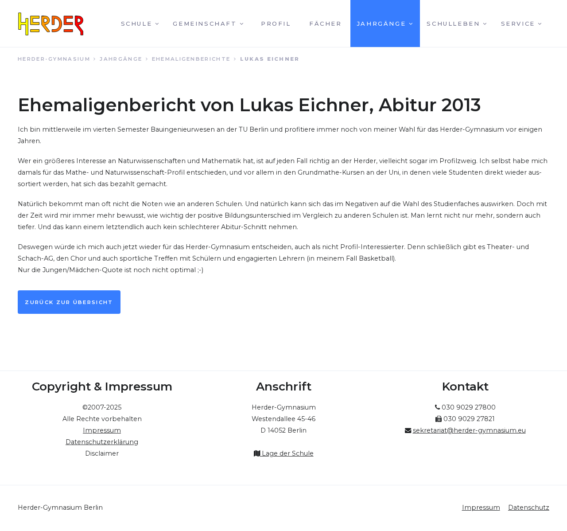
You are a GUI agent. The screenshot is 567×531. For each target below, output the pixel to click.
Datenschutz (528, 507)
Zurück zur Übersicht (69, 302)
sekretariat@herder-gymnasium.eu (469, 430)
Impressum (481, 507)
